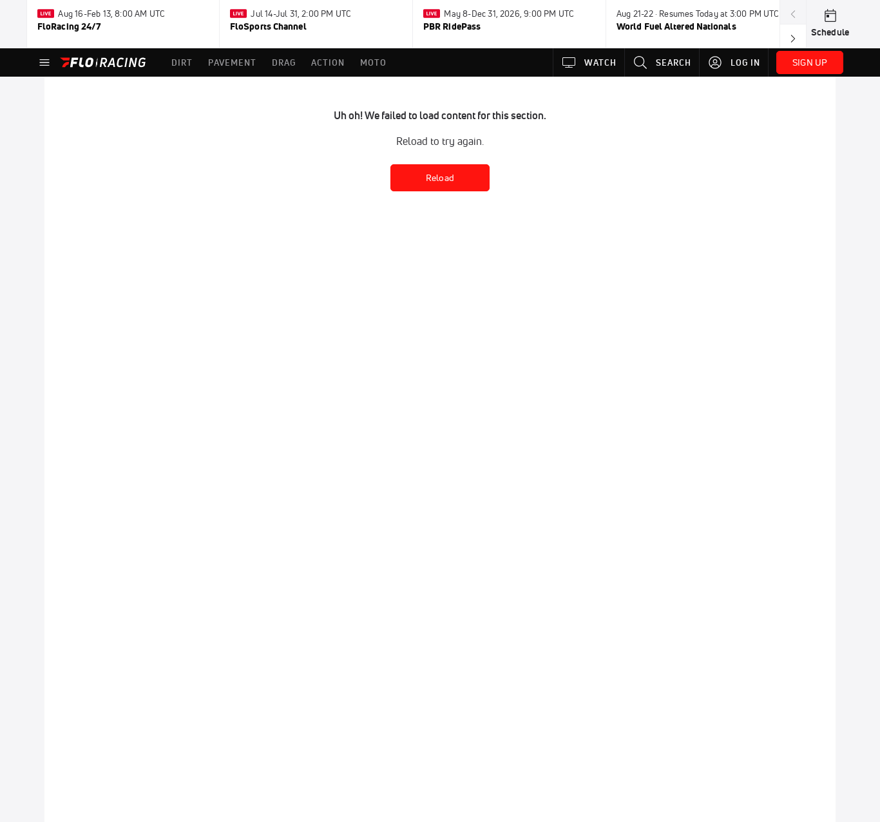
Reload (440, 178)
